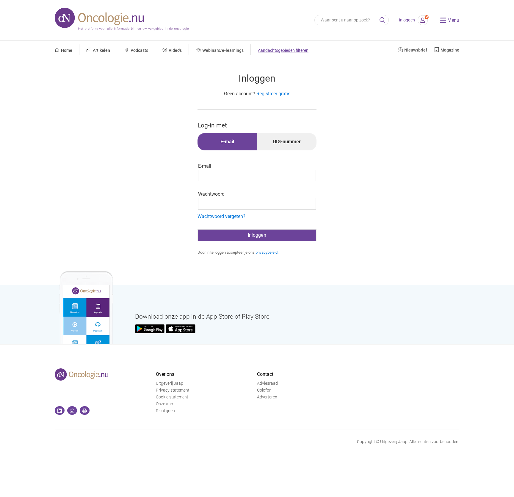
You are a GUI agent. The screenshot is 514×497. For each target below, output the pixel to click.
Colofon (264, 390)
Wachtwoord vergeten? (221, 216)
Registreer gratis (273, 93)
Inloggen (407, 20)
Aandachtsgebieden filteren (283, 50)
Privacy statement (172, 390)
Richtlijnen (165, 410)
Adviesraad (267, 383)
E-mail (204, 166)
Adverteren (267, 397)
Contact (265, 374)
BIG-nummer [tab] (287, 141)
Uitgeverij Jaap (169, 383)
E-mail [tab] (227, 141)
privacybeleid (267, 252)
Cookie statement (172, 397)
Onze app (164, 403)
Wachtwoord (211, 194)
